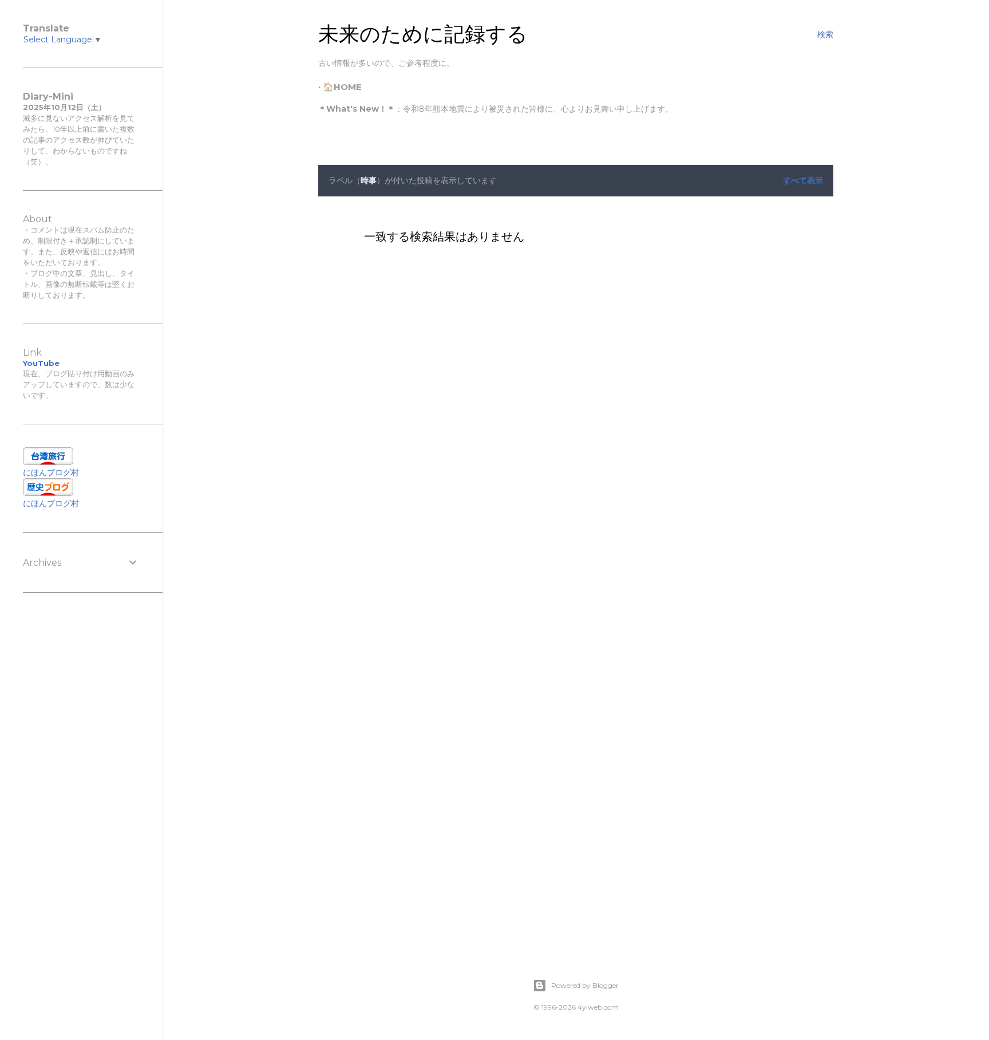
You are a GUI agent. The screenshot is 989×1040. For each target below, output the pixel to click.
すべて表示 (803, 180)
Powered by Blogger (585, 985)
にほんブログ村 (51, 472)
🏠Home (342, 86)
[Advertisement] (81, 787)
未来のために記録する (423, 33)
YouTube (41, 363)
